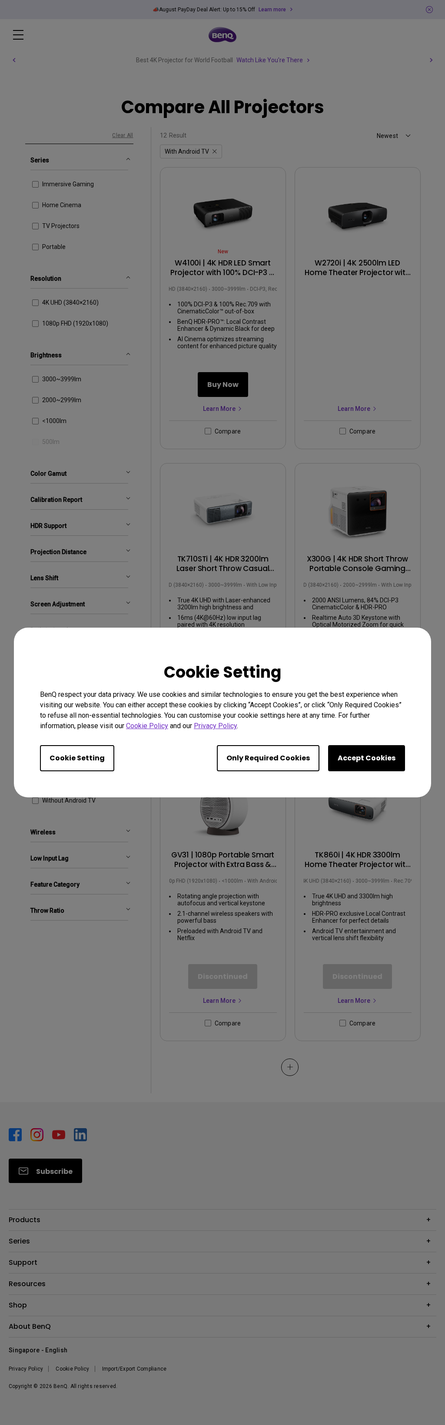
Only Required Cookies (268, 758)
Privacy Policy (215, 726)
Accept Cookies (366, 758)
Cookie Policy (147, 726)
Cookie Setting (77, 758)
